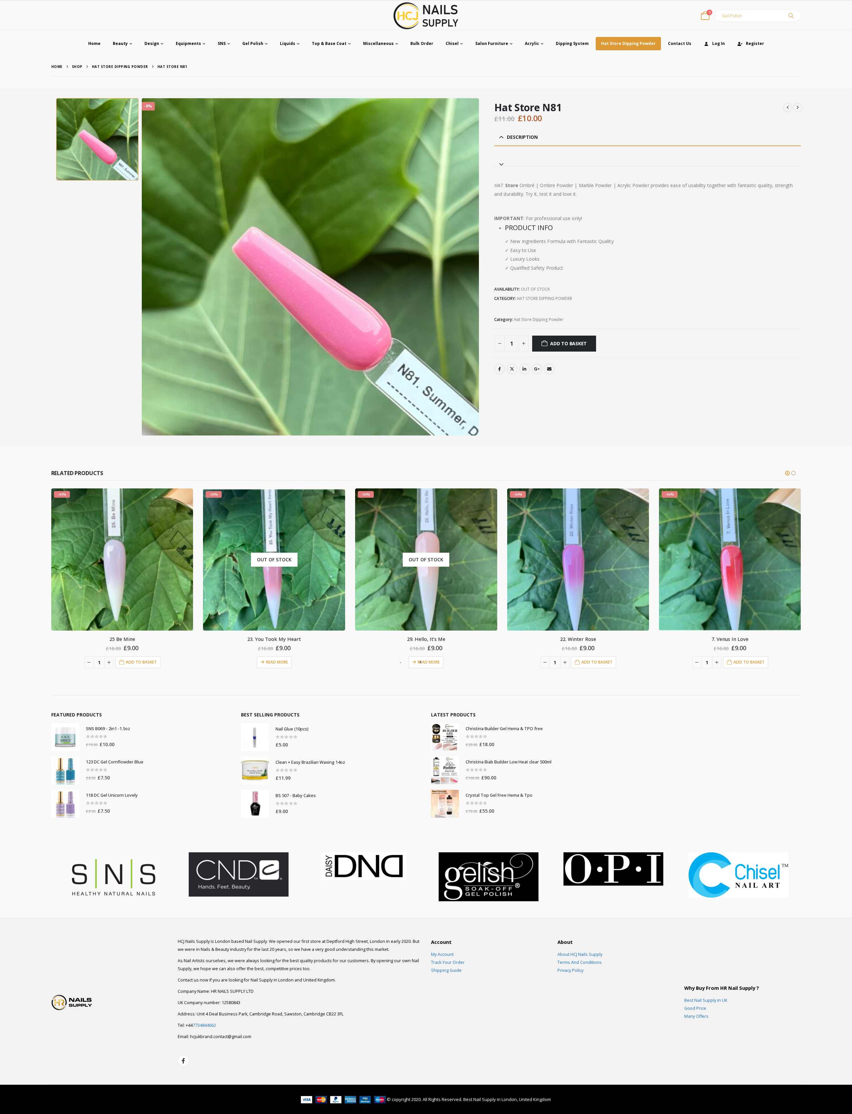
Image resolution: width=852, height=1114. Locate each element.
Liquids (287, 43)
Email (549, 369)
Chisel (452, 43)
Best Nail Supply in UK (705, 1000)
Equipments (188, 43)
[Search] (791, 15)
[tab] (647, 161)
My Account (442, 954)
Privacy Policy (570, 970)
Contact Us (679, 43)
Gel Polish (252, 43)
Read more (125, 662)
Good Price (695, 1008)
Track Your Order (448, 962)
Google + (537, 369)
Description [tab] (522, 137)
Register (755, 43)
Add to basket (568, 343)
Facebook (499, 369)
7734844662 (204, 1025)
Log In (718, 43)
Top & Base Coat (329, 43)
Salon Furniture (491, 43)
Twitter (512, 369)
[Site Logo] (426, 15)
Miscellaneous (378, 43)
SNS (222, 43)
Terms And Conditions (579, 962)
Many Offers (696, 1016)
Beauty (120, 43)
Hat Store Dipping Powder (628, 43)
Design (151, 43)
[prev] (787, 107)
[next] (797, 107)
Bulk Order (421, 43)
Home (94, 43)
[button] (787, 473)
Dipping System (572, 43)
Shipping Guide (446, 970)
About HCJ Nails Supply (579, 954)
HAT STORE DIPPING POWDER (544, 298)
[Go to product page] (65, 737)
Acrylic (532, 43)
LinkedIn (524, 369)
